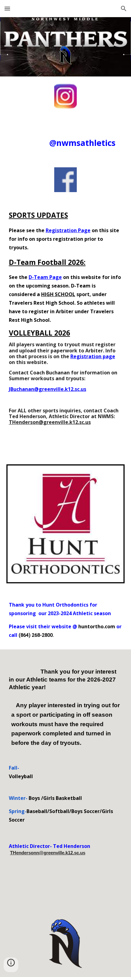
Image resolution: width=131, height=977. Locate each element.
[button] (7, 8)
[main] (65, 138)
